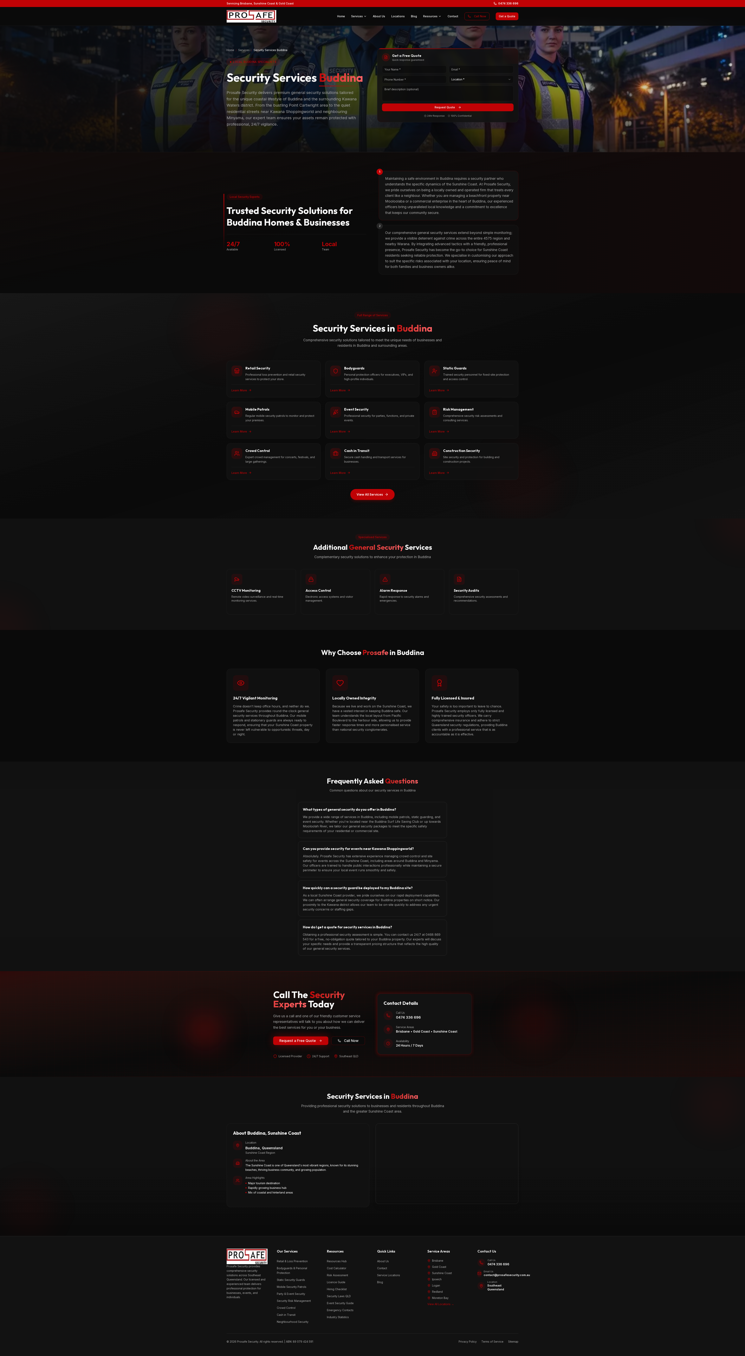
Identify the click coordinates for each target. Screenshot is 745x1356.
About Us (379, 16)
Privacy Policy (468, 1341)
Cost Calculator (336, 1268)
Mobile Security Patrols (291, 1286)
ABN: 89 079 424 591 (299, 1341)
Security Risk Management (294, 1300)
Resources (430, 16)
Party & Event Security (291, 1293)
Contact (453, 16)
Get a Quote (507, 16)
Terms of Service (492, 1341)
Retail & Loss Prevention (292, 1261)
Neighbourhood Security (292, 1321)
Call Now (480, 16)
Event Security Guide (340, 1303)
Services (357, 16)
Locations (398, 16)
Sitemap (513, 1341)
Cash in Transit (286, 1314)
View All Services (370, 494)
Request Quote (445, 107)
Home (341, 16)
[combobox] (481, 79)
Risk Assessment (337, 1275)
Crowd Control (286, 1307)
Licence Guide (336, 1282)
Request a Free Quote (297, 1041)
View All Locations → (440, 1304)
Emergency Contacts (340, 1310)
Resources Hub (337, 1261)
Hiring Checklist (337, 1289)
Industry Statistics (338, 1317)
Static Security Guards (291, 1279)
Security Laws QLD (339, 1296)
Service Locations (388, 1275)
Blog (414, 16)
